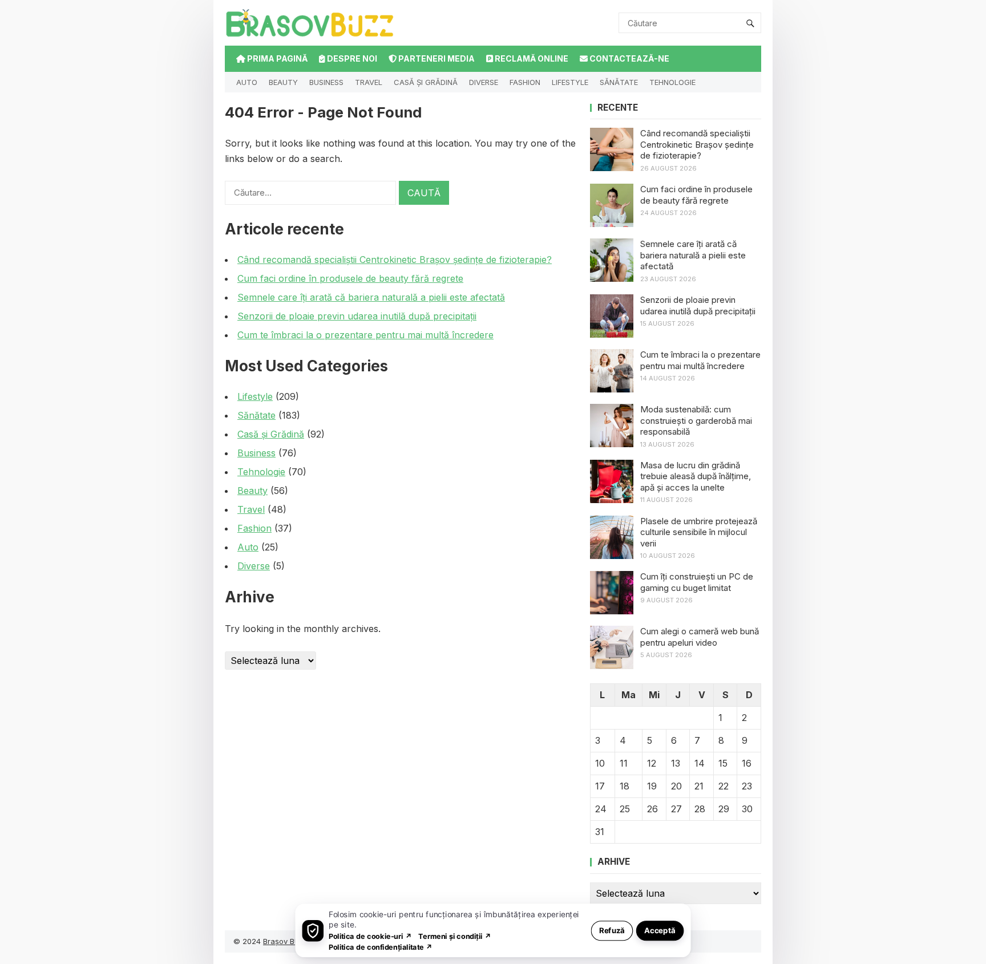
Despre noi (351, 58)
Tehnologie (672, 82)
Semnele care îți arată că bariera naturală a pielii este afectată (371, 297)
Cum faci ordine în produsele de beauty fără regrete (350, 278)
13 (675, 763)
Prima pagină (276, 58)
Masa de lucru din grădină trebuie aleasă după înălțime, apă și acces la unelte (695, 476)
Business (326, 82)
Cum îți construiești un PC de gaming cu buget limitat (696, 582)
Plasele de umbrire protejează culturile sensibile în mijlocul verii (698, 532)
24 (601, 809)
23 (747, 786)
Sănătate (619, 82)
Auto (246, 82)
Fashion (525, 82)
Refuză (612, 930)
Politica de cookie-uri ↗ (370, 935)
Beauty (283, 82)
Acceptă (660, 930)
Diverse (483, 82)
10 (600, 763)
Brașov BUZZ (286, 941)
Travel (368, 82)
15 (723, 763)
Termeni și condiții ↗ (454, 935)
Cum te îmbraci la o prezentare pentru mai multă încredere (365, 335)
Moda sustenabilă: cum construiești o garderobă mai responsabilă (696, 420)
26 (652, 809)
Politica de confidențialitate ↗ (381, 946)
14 (699, 763)
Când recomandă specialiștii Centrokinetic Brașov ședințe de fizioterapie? (394, 259)
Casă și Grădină (426, 82)
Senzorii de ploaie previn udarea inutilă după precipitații (356, 316)
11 (624, 763)
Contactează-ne (628, 58)
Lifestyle (570, 82)
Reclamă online (530, 58)
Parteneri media (436, 58)
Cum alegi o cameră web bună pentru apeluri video (699, 637)
